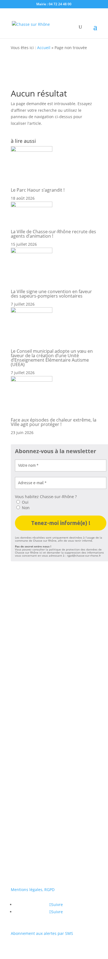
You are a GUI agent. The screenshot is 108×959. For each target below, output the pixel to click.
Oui (25, 502)
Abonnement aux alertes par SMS (42, 933)
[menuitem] (54, 779)
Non (25, 507)
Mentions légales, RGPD (33, 889)
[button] (14, 763)
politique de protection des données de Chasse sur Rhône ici (58, 550)
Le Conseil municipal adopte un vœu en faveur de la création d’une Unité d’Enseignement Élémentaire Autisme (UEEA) (52, 357)
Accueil (43, 47)
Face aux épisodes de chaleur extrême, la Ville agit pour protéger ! (53, 422)
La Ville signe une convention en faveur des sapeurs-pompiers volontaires (51, 293)
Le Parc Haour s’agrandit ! (38, 190)
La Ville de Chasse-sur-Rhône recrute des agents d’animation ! (53, 234)
